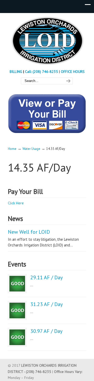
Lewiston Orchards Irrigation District (47, 41)
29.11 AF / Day (46, 277)
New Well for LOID (29, 231)
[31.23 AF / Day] (17, 310)
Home (12, 149)
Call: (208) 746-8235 (42, 71)
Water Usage (31, 149)
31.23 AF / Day (46, 304)
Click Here (16, 203)
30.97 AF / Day (46, 331)
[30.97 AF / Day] (17, 337)
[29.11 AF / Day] (17, 283)
